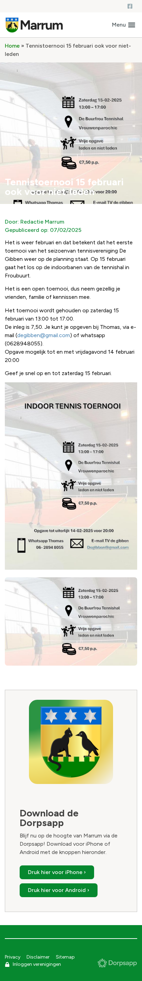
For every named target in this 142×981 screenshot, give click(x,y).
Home (12, 45)
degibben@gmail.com (43, 335)
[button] (123, 25)
